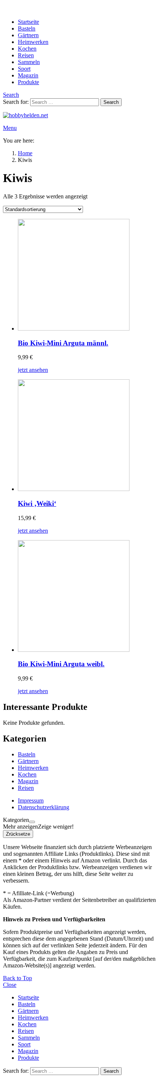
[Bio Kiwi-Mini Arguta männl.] (87, 275)
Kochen (27, 48)
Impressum (31, 800)
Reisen (26, 55)
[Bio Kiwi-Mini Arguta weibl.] (87, 596)
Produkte (28, 82)
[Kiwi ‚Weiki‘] (87, 435)
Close (9, 985)
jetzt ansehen (33, 370)
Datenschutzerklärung (43, 807)
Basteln (26, 28)
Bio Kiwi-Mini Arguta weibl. (61, 664)
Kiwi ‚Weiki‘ (37, 503)
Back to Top (17, 978)
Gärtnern (28, 35)
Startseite (28, 22)
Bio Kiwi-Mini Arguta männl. (63, 343)
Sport (24, 69)
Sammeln (29, 62)
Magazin (28, 75)
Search (111, 102)
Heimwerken (33, 42)
